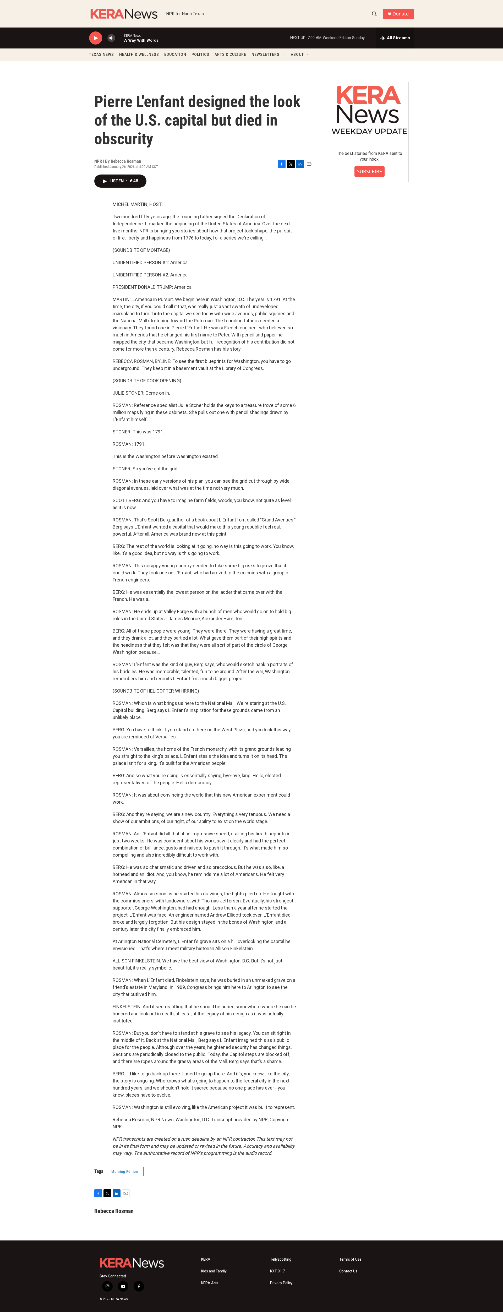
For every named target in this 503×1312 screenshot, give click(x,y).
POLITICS (200, 54)
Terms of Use (350, 1259)
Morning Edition (124, 1171)
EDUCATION (175, 54)
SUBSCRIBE (369, 171)
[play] (95, 38)
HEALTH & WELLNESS (139, 54)
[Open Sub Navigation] (283, 54)
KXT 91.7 (277, 1271)
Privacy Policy (281, 1283)
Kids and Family (214, 1271)
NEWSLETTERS (266, 54)
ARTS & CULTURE (230, 54)
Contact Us (348, 1271)
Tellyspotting (280, 1259)
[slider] (120, 38)
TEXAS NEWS (101, 54)
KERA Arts (209, 1283)
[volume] (111, 38)
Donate (400, 14)
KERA (205, 1259)
